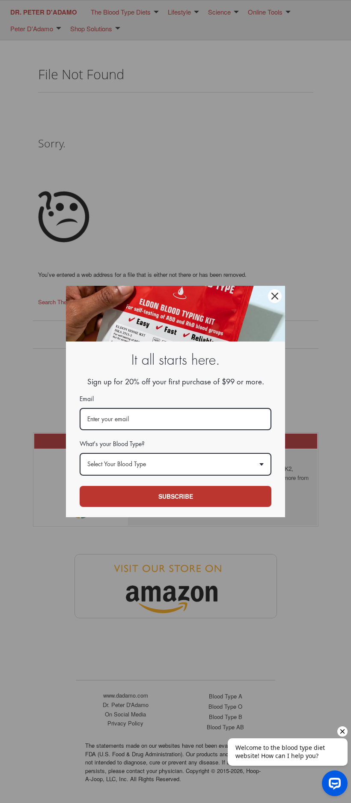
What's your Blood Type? (112, 444)
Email (87, 399)
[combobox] (175, 464)
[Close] (275, 296)
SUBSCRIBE (175, 496)
